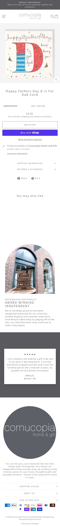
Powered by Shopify (30, 524)
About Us (29, 493)
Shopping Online (29, 486)
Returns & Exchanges (30, 169)
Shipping (25, 116)
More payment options (30, 139)
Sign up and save (29, 500)
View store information (17, 153)
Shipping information (30, 163)
